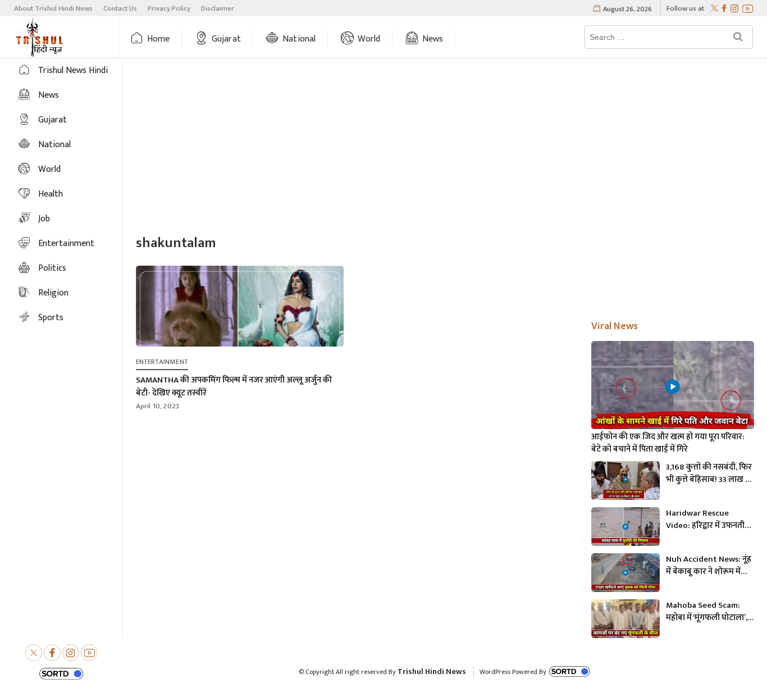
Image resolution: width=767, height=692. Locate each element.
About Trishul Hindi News (53, 8)
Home (158, 39)
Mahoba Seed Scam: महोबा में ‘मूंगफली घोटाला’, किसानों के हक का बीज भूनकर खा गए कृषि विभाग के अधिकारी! (710, 611)
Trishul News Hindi (73, 70)
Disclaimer (217, 8)
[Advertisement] (445, 147)
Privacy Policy (169, 8)
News (433, 39)
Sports (50, 317)
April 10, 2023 (158, 406)
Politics (52, 268)
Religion (53, 293)
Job (44, 218)
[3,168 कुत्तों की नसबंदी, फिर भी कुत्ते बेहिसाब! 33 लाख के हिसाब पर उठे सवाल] (625, 480)
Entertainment (66, 243)
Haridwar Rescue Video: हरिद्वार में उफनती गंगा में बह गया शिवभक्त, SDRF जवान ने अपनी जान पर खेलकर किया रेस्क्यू (705, 519)
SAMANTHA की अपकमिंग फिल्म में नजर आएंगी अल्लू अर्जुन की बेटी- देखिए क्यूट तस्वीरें (234, 386)
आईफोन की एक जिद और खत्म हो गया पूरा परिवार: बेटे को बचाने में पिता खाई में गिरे (668, 443)
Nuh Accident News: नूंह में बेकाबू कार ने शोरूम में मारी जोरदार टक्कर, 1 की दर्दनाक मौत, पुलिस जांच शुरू (708, 565)
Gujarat (226, 39)
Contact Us (120, 8)
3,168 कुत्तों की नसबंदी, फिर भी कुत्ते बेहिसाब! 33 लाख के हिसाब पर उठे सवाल (709, 473)
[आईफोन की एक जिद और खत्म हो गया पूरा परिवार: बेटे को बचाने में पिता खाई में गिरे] (672, 386)
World (369, 39)
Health (50, 194)
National (299, 39)
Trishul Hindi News (432, 671)
